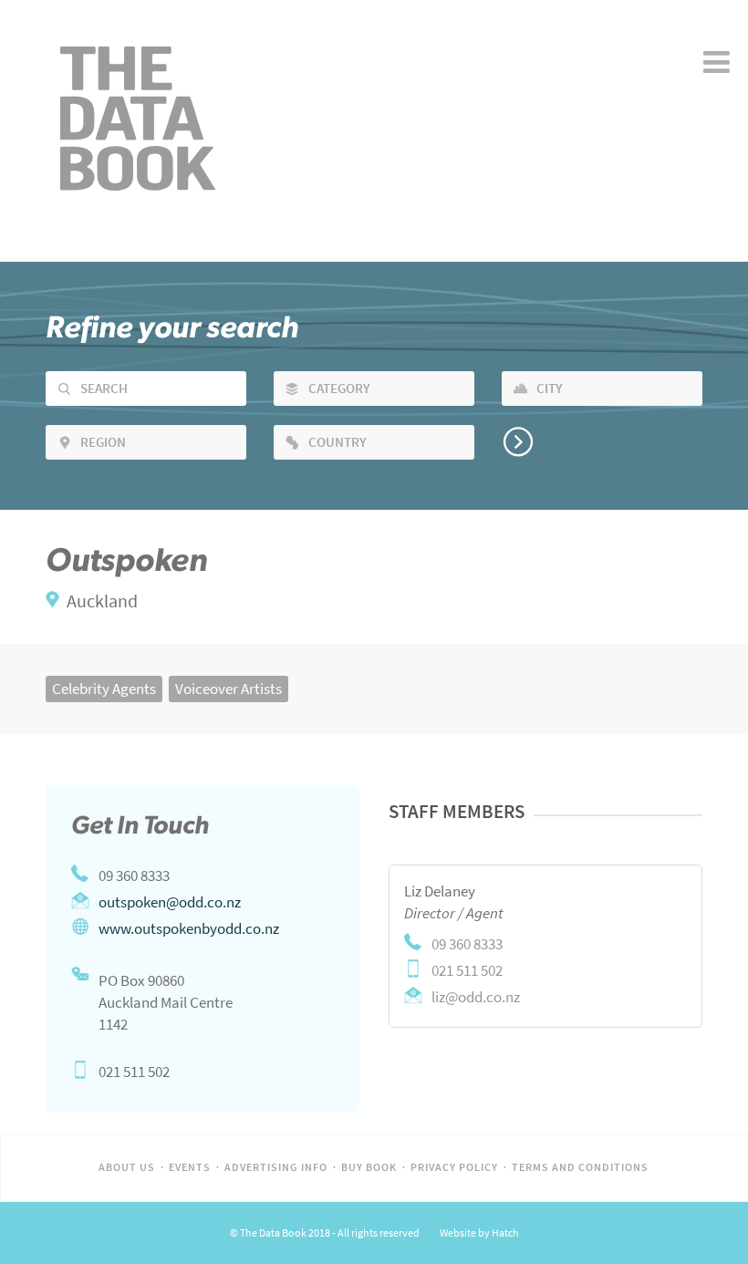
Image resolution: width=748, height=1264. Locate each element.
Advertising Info (275, 1167)
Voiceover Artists (228, 689)
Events (190, 1167)
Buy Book (369, 1167)
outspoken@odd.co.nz (170, 902)
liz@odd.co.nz (475, 997)
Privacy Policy (454, 1167)
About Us (127, 1167)
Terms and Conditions (580, 1167)
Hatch (505, 1233)
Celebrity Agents (104, 689)
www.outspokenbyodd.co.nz (189, 928)
